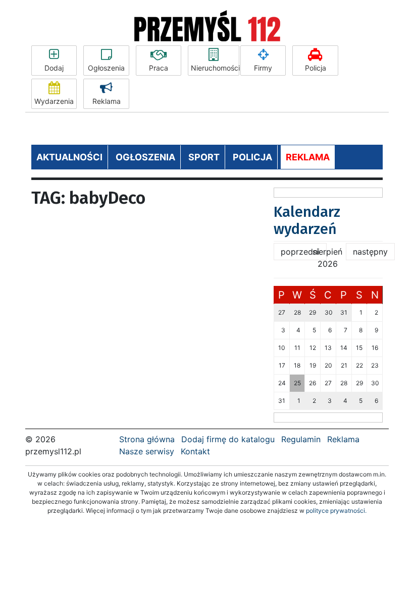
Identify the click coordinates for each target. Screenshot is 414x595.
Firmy (263, 68)
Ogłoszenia (106, 68)
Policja (315, 68)
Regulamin (301, 439)
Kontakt (195, 451)
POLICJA (252, 157)
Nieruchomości (215, 68)
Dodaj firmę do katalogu (228, 439)
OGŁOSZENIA (145, 157)
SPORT (204, 157)
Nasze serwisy (146, 451)
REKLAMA (308, 157)
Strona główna (147, 439)
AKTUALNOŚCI (69, 157)
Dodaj (54, 68)
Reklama (106, 101)
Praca (158, 68)
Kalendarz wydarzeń (307, 220)
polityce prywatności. (336, 510)
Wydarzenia (54, 101)
